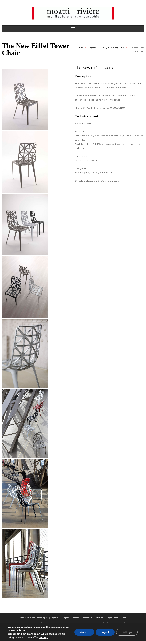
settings (43, 637)
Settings (127, 632)
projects (92, 47)
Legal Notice (112, 617)
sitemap (99, 617)
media (76, 617)
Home (80, 47)
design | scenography (113, 47)
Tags (124, 617)
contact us (87, 617)
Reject (105, 632)
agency (55, 617)
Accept (84, 632)
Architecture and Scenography (34, 617)
